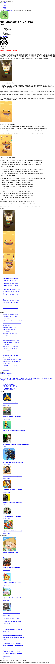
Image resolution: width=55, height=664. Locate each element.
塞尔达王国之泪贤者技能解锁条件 (9, 388)
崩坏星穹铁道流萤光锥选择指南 (9, 383)
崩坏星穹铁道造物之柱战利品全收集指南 (10, 386)
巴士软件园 (7, 10)
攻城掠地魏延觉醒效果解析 (8, 389)
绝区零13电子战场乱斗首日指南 (9, 385)
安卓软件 (4, 7)
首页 (3, 4)
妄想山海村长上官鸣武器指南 (8, 384)
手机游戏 (4, 5)
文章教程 (4, 8)
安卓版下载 (2, 36)
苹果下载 (6, 36)
